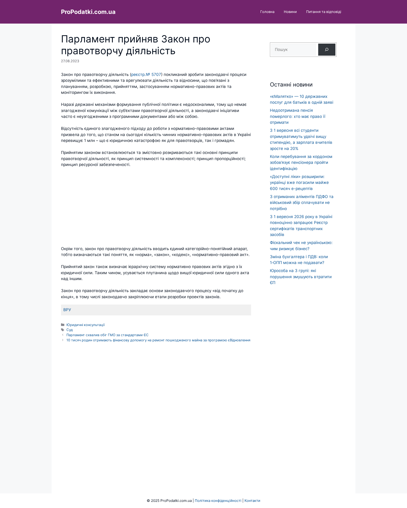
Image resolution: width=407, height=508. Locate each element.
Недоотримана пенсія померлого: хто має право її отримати (297, 116)
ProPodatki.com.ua (88, 11)
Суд (69, 330)
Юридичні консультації (85, 325)
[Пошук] (326, 50)
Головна (267, 11)
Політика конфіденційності (218, 500)
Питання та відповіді (323, 11)
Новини (290, 11)
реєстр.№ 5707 (146, 74)
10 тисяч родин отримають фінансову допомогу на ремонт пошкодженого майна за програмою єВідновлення (158, 340)
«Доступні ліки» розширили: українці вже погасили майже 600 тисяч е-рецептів (299, 182)
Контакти (252, 500)
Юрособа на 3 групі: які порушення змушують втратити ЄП (301, 276)
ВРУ (67, 309)
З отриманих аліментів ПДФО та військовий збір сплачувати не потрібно (302, 202)
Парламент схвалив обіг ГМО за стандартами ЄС (107, 335)
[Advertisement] (156, 207)
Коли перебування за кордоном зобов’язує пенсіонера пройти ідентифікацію (301, 162)
